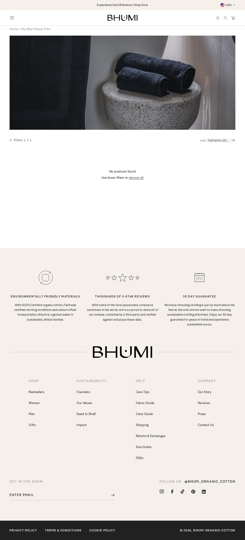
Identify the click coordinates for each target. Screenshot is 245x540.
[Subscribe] (109, 495)
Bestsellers (36, 392)
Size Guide (143, 447)
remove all (136, 177)
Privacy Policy (23, 530)
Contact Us (206, 425)
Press (202, 414)
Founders (83, 392)
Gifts (32, 425)
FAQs (139, 458)
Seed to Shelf (86, 414)
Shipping (142, 425)
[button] (225, 18)
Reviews (204, 403)
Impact (82, 425)
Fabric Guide (145, 403)
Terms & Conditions (63, 530)
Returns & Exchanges (151, 436)
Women (34, 403)
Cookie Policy (102, 530)
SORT (203, 140)
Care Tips (143, 392)
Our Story (205, 392)
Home (14, 29)
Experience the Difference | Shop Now (122, 5)
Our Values (84, 403)
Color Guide (144, 414)
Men (32, 414)
